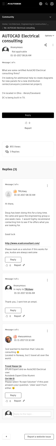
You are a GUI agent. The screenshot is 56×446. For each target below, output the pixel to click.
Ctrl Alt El (10, 378)
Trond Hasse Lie (13, 366)
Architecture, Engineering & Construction (27, 24)
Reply (28, 115)
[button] (52, 45)
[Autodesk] (15, 4)
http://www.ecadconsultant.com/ (22, 243)
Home (4, 24)
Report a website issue (39, 436)
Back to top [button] (6, 436)
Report (28, 128)
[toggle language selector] (41, 4)
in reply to (23, 289)
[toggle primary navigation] (5, 4)
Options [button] (48, 35)
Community (8, 17)
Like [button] (26, 122)
